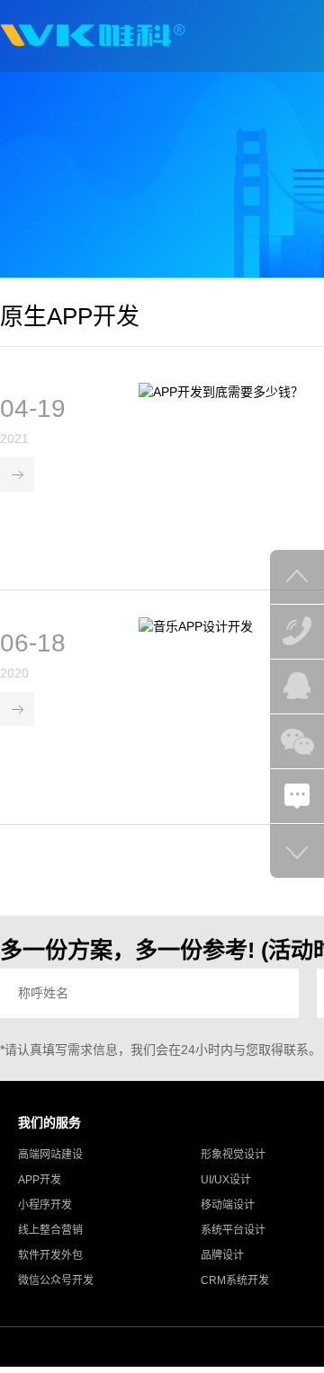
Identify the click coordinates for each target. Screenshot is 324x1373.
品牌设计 (222, 1255)
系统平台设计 (233, 1230)
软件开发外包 (50, 1255)
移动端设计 (228, 1205)
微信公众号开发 (56, 1280)
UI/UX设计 (226, 1180)
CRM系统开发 (235, 1280)
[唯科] (92, 36)
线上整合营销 (50, 1230)
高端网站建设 (50, 1154)
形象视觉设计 (233, 1154)
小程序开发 (45, 1205)
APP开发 (39, 1180)
